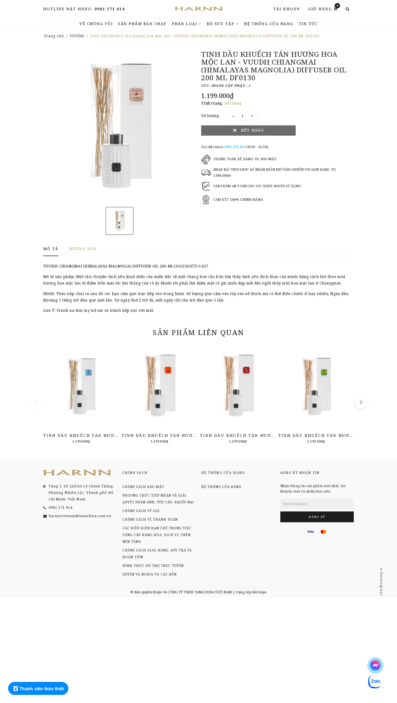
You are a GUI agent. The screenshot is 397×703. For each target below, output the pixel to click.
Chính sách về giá (141, 510)
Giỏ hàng (323, 8)
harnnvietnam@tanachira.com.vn (80, 515)
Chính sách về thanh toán (150, 519)
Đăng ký (317, 517)
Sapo (262, 592)
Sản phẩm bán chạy (142, 23)
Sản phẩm (198, 332)
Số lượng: (210, 115)
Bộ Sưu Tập (221, 23)
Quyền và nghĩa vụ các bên (149, 574)
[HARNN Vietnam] (198, 9)
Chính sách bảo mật (143, 486)
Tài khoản (286, 8)
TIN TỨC (308, 23)
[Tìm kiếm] (348, 9)
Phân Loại (185, 23)
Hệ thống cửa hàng (268, 23)
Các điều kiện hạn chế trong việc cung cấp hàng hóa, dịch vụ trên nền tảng (156, 535)
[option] (119, 126)
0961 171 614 (110, 8)
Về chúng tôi (96, 23)
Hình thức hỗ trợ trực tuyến (153, 565)
